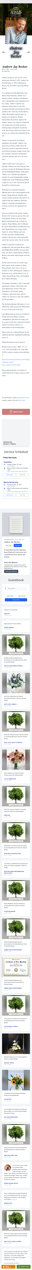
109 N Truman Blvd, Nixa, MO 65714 (17, 471)
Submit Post (16, 600)
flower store (21, 400)
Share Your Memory (11, 571)
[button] (16, 645)
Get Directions (9, 474)
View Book (8, 545)
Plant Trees (22, 474)
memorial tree (22, 397)
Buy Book (17, 545)
